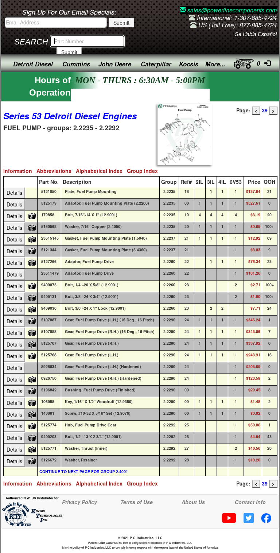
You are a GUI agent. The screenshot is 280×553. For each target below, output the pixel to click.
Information (19, 170)
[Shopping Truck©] (241, 62)
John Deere (114, 63)
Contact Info (250, 502)
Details (14, 192)
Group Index (144, 170)
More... (215, 63)
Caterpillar (156, 63)
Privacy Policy (79, 502)
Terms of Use (136, 502)
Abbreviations (56, 170)
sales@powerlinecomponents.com (231, 10)
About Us (193, 502)
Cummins (76, 63)
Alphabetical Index (101, 170)
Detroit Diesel (33, 63)
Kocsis (188, 63)
